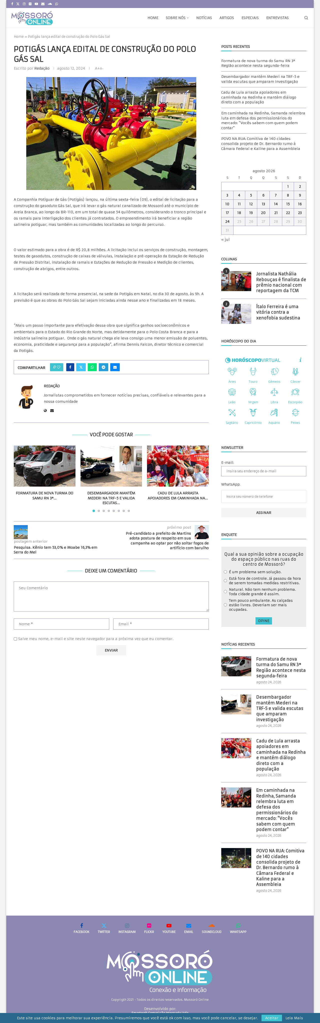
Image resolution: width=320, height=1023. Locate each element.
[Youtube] (36, 4)
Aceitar (271, 1018)
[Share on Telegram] (103, 367)
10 (227, 204)
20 (263, 213)
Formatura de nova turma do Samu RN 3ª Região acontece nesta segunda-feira (258, 63)
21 (276, 213)
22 (288, 213)
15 (288, 204)
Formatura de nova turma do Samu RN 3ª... (44, 495)
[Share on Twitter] (81, 367)
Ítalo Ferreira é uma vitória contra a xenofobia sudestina (278, 312)
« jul (225, 239)
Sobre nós (176, 18)
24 (227, 221)
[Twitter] (18, 4)
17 (227, 213)
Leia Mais (294, 1018)
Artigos (227, 18)
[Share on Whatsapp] (92, 367)
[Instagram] (24, 4)
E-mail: (227, 462)
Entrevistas (277, 18)
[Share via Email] (115, 367)
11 (239, 204)
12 (251, 204)
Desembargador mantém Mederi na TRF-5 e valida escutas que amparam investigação (260, 79)
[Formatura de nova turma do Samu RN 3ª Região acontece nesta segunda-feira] (45, 466)
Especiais (250, 18)
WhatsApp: (230, 484)
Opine (263, 621)
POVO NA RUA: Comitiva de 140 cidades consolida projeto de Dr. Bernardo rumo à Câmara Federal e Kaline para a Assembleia (260, 143)
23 (300, 213)
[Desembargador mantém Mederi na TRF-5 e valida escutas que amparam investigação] (111, 466)
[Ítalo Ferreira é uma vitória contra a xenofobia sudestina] (236, 314)
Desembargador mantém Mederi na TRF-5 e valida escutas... (111, 498)
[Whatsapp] (56, 4)
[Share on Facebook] (70, 367)
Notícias (204, 18)
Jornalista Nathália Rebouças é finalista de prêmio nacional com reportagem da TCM (281, 282)
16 (300, 204)
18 (239, 213)
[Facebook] (12, 4)
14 (276, 204)
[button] (20, 478)
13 (263, 204)
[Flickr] (30, 4)
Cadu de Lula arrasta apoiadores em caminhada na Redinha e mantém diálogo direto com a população (258, 97)
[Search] (306, 18)
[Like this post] (58, 367)
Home (153, 18)
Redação (42, 68)
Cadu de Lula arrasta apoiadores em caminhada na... (178, 495)
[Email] (42, 4)
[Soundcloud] (50, 4)
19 (251, 213)
